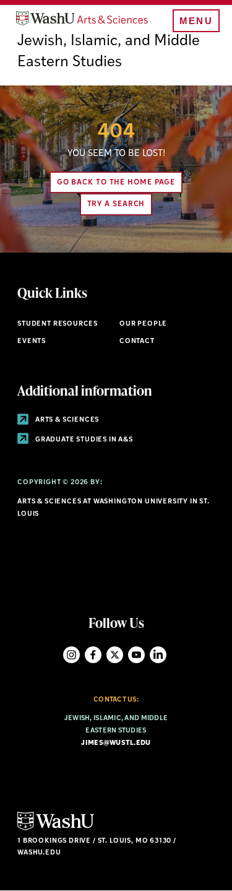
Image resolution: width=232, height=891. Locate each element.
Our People (143, 324)
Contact (137, 341)
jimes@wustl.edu (115, 743)
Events (31, 341)
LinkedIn (158, 654)
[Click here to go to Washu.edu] (55, 828)
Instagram (71, 654)
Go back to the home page (116, 182)
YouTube (136, 654)
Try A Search (116, 204)
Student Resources (57, 324)
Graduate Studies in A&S (83, 440)
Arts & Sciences (66, 420)
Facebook (93, 654)
